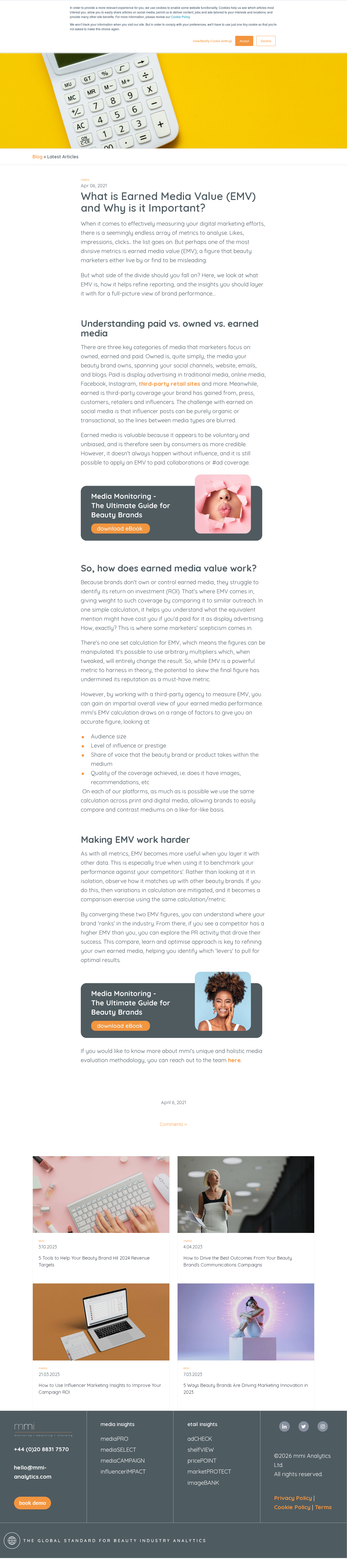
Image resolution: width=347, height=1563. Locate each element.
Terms (323, 1507)
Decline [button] (266, 41)
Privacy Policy (293, 1498)
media (85, 179)
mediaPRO (114, 1438)
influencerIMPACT (123, 1471)
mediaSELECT (118, 1449)
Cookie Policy (180, 16)
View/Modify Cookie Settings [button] (212, 41)
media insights (118, 1424)
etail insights (202, 1424)
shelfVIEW (200, 1449)
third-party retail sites (169, 383)
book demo (32, 1503)
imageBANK (203, 1482)
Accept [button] (244, 41)
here (234, 1060)
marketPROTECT (209, 1471)
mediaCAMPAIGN (123, 1460)
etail (41, 1241)
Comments (171, 1124)
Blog (37, 157)
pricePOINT (201, 1460)
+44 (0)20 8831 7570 (41, 1449)
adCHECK (199, 1438)
